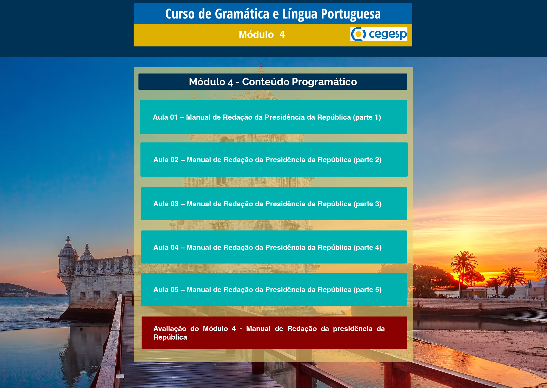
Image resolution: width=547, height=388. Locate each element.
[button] (273, 13)
